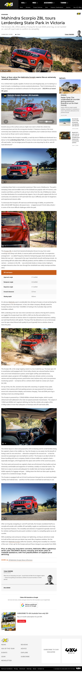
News (21, 7)
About (35, 669)
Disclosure (22, 669)
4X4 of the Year (7, 648)
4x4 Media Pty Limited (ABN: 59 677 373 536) (65, 668)
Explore (24, 652)
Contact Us (41, 669)
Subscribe (25, 656)
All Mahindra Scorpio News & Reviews (20, 560)
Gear (46, 7)
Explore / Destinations (57, 7)
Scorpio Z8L (8, 251)
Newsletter (6, 660)
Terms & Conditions (7, 669)
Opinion (68, 7)
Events (4, 652)
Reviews (28, 7)
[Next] (80, 7)
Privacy (16, 669)
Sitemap (29, 669)
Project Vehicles (37, 7)
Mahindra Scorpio (28, 77)
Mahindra (12, 302)
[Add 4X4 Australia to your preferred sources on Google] (29, 605)
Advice (24, 648)
